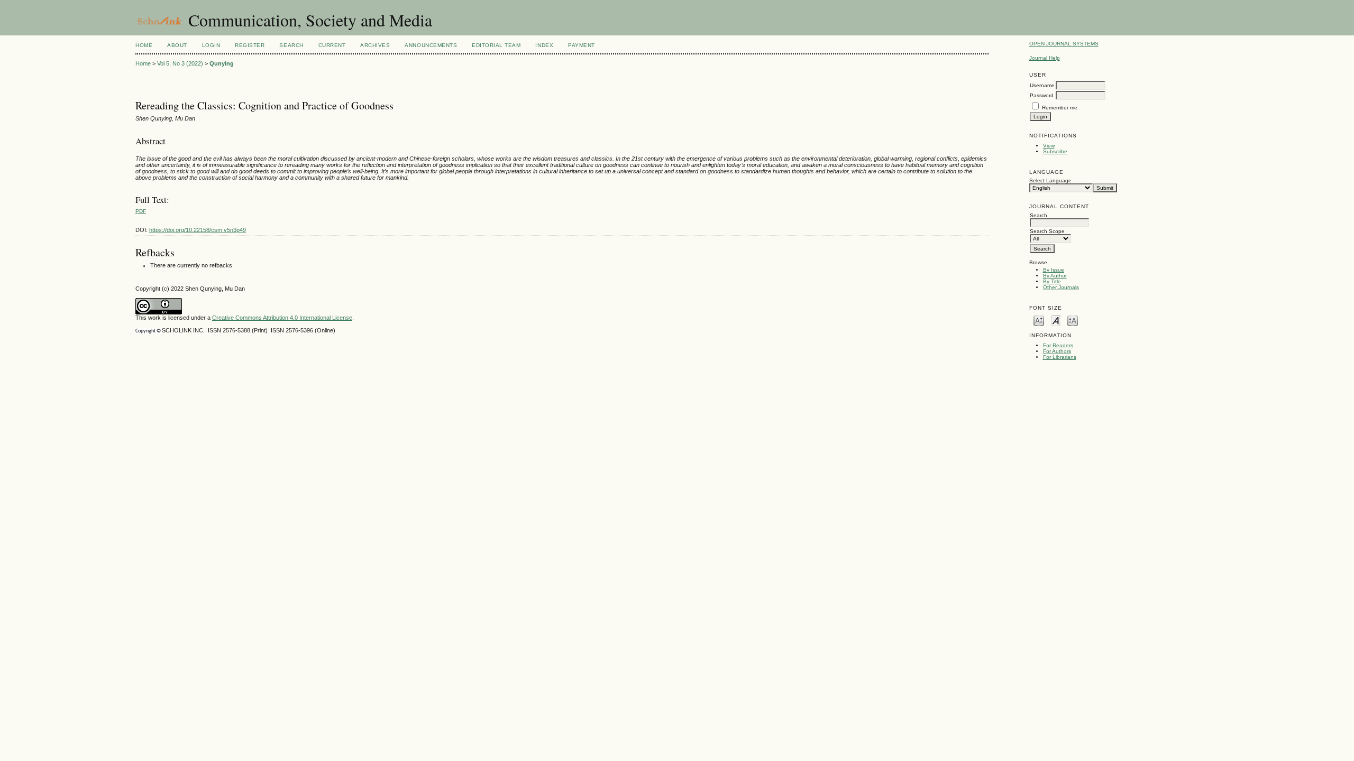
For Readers (1058, 345)
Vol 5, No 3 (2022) (180, 63)
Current (332, 45)
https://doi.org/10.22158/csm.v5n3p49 (197, 230)
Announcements (431, 45)
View (1049, 146)
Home (143, 45)
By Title (1052, 281)
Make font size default (1055, 320)
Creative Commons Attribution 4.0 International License (282, 317)
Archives (375, 45)
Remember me (1059, 107)
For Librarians (1059, 357)
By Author (1055, 276)
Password (1042, 95)
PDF (140, 211)
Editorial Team (496, 45)
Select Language (1050, 180)
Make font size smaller (1038, 320)
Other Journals (1061, 287)
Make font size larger (1072, 320)
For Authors (1057, 351)
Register (249, 45)
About (177, 45)
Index (544, 45)
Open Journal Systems (1064, 44)
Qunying (221, 63)
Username (1042, 85)
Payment (581, 45)
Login (211, 45)
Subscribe (1055, 151)
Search (291, 45)
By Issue (1053, 270)
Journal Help (1044, 58)
